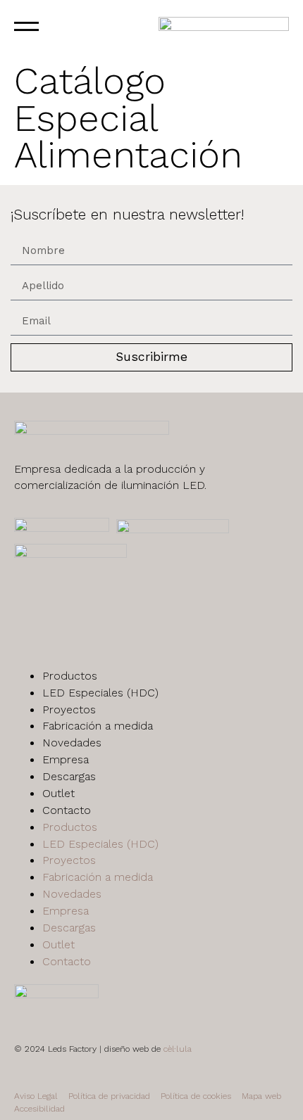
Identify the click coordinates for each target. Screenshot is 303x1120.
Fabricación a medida (97, 725)
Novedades (71, 742)
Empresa (65, 759)
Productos (69, 675)
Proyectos (69, 709)
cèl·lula (177, 1049)
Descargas (69, 776)
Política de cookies (196, 1096)
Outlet (58, 793)
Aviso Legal (36, 1096)
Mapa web (261, 1096)
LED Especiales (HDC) (100, 692)
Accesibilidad (39, 1109)
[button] (64, 28)
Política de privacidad (109, 1096)
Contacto (66, 810)
